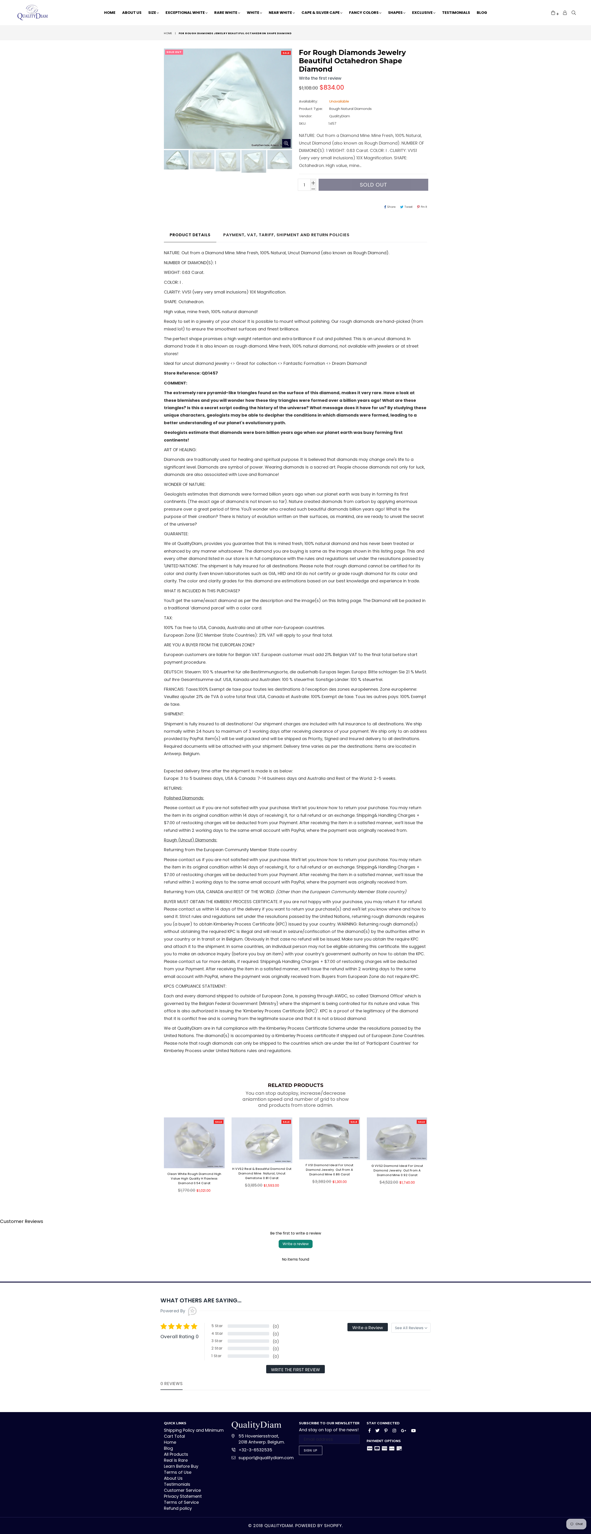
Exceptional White (185, 12)
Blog (482, 12)
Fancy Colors (364, 12)
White (253, 12)
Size (152, 12)
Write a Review (367, 1328)
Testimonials (456, 12)
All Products (176, 1454)
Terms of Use (177, 1472)
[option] (176, 160)
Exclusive (422, 12)
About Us (132, 12)
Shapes (395, 12)
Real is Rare (176, 1460)
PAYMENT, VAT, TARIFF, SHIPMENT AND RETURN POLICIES (286, 235)
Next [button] (431, 1151)
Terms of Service (181, 1502)
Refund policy (178, 1508)
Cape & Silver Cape (321, 12)
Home (109, 12)
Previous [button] (159, 1151)
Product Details (190, 235)
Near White (281, 12)
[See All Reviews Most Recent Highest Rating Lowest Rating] (411, 1328)
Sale (286, 53)
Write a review (296, 1244)
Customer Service (182, 1490)
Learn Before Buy (181, 1466)
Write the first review (295, 1370)
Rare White (226, 12)
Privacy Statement (183, 1496)
